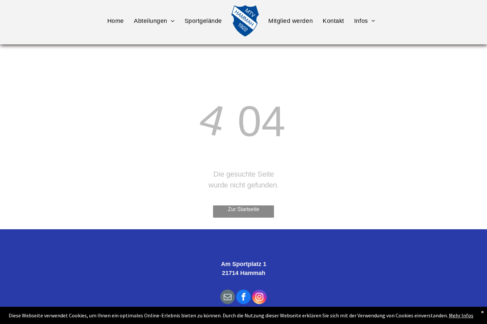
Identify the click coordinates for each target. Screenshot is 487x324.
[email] (227, 298)
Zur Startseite (243, 209)
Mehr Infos (461, 315)
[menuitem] (115, 21)
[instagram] (259, 298)
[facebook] (243, 298)
